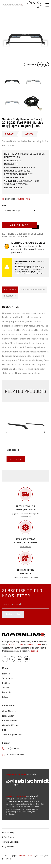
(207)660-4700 (13, 748)
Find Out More (25, 547)
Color (4, 205)
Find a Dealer (8, 715)
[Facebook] (40, 64)
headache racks (34, 644)
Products (6, 673)
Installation (7, 692)
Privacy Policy (8, 832)
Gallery (5, 697)
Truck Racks (7, 678)
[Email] (46, 64)
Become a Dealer (9, 720)
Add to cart (19, 225)
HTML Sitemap (8, 837)
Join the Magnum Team (12, 734)
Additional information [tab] (33, 289)
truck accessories (15, 644)
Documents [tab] (10, 295)
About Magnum (9, 711)
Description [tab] (10, 289)
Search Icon (42, 5)
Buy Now (16, 459)
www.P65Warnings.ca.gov (35, 273)
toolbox (34, 651)
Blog (4, 729)
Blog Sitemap (8, 846)
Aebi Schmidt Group (26, 855)
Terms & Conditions (10, 841)
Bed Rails (6, 683)
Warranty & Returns (11, 725)
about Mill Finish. (23, 198)
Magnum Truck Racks (16, 796)
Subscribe (13, 614)
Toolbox (5, 687)
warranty (34, 577)
